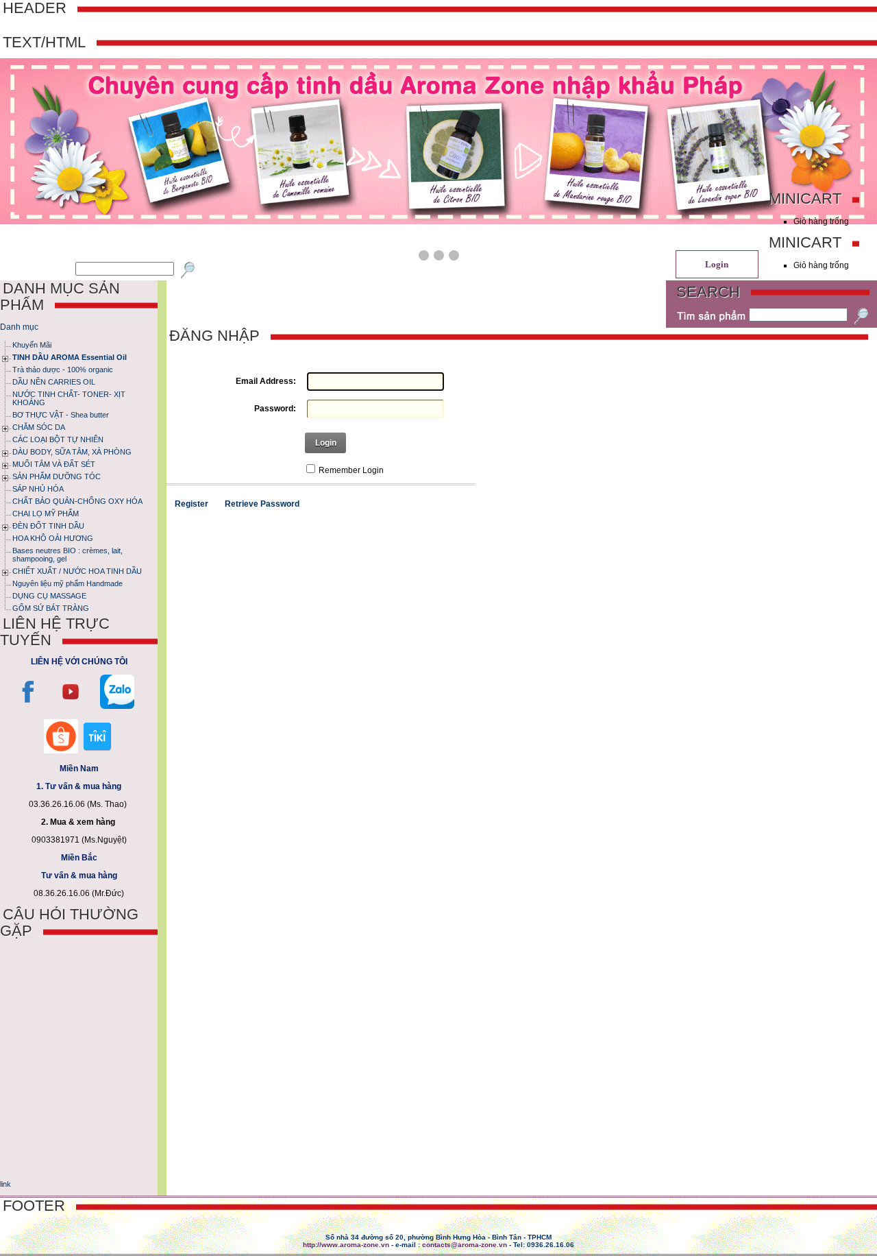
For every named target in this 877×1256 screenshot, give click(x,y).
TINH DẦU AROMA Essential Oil (69, 357)
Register (191, 504)
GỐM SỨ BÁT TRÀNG (50, 608)
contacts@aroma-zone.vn (464, 1244)
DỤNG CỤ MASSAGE (49, 596)
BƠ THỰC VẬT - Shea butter (60, 415)
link (5, 1184)
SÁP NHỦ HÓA (38, 489)
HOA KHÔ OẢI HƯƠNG (52, 538)
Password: (274, 408)
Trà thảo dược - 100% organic (62, 369)
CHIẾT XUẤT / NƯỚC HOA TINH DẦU (77, 571)
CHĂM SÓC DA (38, 427)
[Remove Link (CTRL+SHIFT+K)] (1, 1168)
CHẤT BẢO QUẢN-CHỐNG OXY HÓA (77, 501)
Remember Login (351, 470)
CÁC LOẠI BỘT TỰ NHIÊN (57, 439)
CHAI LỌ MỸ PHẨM (45, 513)
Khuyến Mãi (31, 345)
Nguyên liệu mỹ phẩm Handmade (67, 583)
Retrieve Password (262, 504)
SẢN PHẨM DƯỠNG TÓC (56, 476)
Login (325, 443)
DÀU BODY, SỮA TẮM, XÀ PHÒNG (72, 452)
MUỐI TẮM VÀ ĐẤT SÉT (53, 464)
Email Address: (265, 381)
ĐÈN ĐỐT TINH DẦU (48, 526)
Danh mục (19, 327)
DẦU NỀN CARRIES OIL (53, 382)
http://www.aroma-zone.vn (346, 1244)
